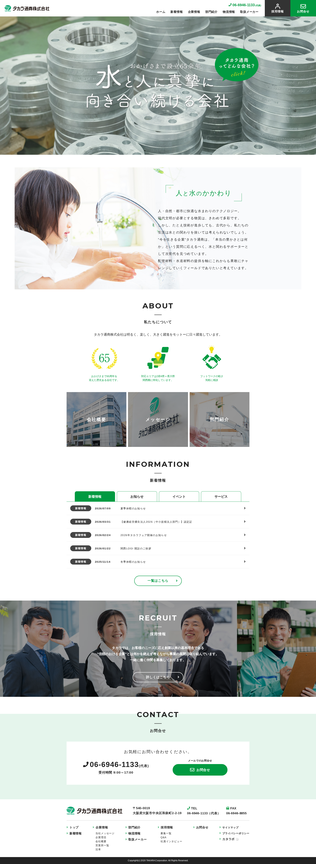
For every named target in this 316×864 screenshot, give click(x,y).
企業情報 (194, 11)
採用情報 (277, 11)
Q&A (163, 837)
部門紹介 (211, 11)
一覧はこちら (158, 580)
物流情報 (229, 11)
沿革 (98, 849)
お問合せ (303, 11)
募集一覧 (166, 833)
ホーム (160, 11)
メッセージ (158, 419)
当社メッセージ (104, 833)
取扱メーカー (249, 11)
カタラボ (228, 839)
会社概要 (96, 419)
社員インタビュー (171, 841)
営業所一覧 (102, 845)
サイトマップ (230, 827)
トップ (74, 827)
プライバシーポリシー (235, 833)
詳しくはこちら (158, 677)
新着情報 (176, 11)
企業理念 (100, 837)
